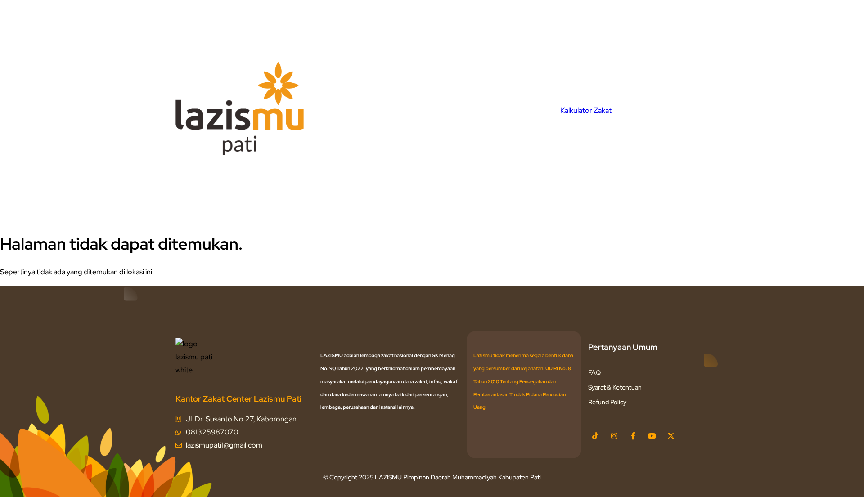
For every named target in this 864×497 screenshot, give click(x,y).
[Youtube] (652, 436)
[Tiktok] (595, 436)
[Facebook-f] (633, 436)
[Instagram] (614, 436)
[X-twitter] (671, 436)
